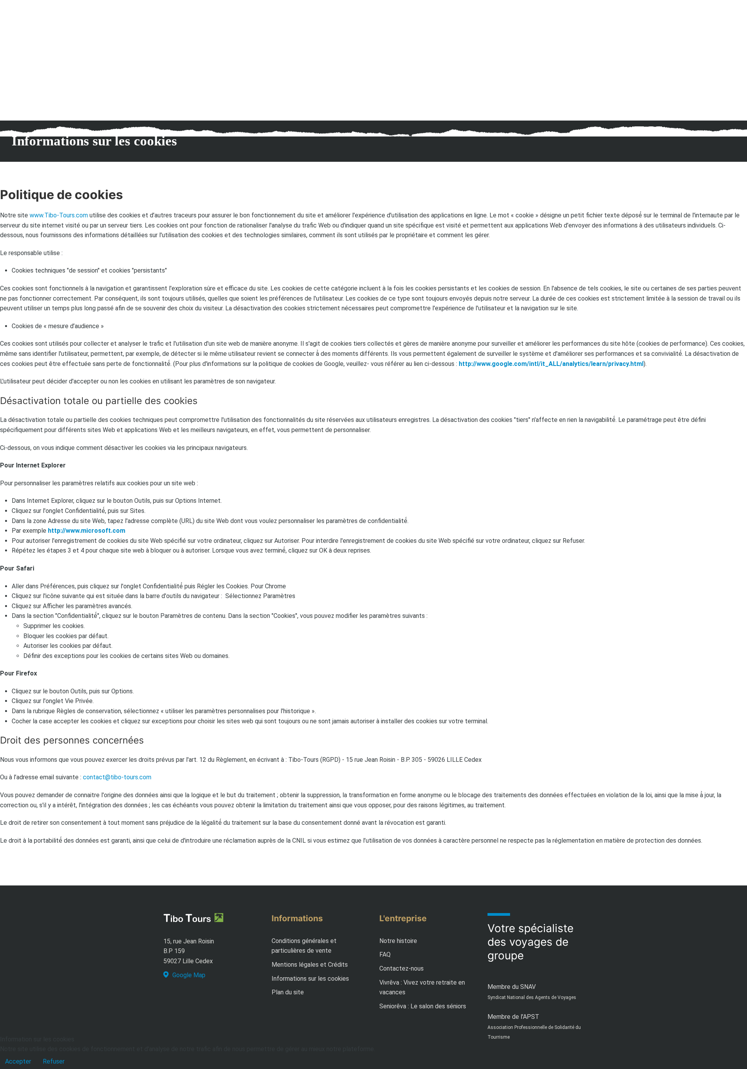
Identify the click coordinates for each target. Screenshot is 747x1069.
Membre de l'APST (513, 1016)
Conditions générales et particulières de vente (304, 946)
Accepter (18, 1061)
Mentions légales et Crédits (310, 964)
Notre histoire (398, 941)
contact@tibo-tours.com (117, 777)
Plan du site (288, 992)
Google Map (188, 975)
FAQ (385, 954)
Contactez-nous (401, 968)
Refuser (54, 1061)
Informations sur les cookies (310, 978)
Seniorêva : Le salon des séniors (422, 1006)
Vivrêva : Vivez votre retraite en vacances (422, 987)
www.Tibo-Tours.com (59, 215)
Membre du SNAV (511, 986)
